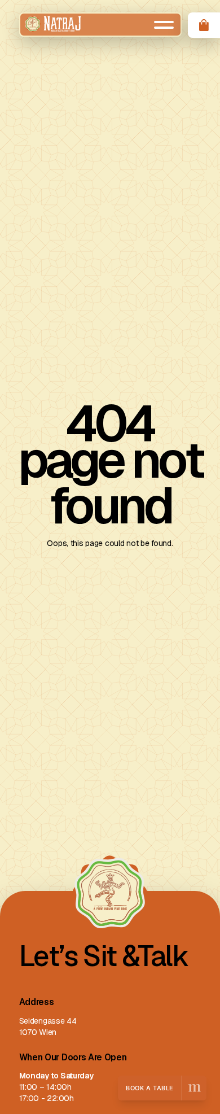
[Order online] (204, 25)
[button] (164, 25)
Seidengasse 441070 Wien (48, 1026)
